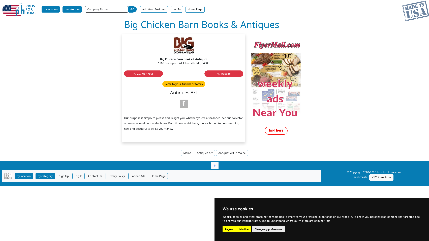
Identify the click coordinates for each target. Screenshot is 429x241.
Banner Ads (138, 176)
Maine (187, 153)
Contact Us (95, 176)
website (226, 73)
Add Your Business (154, 9)
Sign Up (64, 176)
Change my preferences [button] (268, 229)
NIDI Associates (381, 177)
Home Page (195, 9)
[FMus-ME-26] (276, 88)
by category (72, 9)
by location (51, 9)
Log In (177, 9)
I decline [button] (244, 229)
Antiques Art (205, 153)
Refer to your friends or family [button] (184, 84)
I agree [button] (229, 229)
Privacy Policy (116, 176)
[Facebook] (184, 104)
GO (132, 9)
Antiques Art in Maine (232, 153)
